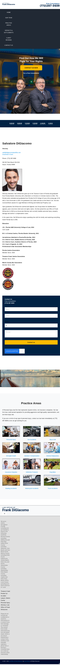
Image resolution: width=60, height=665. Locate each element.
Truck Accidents (53, 488)
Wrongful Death (11, 456)
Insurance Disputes (11, 472)
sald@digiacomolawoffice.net (11, 152)
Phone (7, 321)
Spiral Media (27, 661)
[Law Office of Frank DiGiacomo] (8, 3)
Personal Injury (11, 439)
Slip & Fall (52, 439)
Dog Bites (53, 472)
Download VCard (7, 154)
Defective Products (32, 472)
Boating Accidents (11, 488)
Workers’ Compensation (31, 456)
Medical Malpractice (52, 456)
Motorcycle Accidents (31, 488)
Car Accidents (32, 439)
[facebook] (59, 663)
